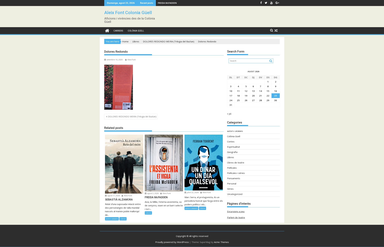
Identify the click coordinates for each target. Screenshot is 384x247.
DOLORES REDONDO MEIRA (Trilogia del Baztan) (132, 116)
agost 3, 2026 (153, 193)
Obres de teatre (235, 162)
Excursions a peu (235, 211)
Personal (231, 183)
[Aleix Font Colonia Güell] (107, 30)
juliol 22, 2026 (192, 192)
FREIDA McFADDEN (167, 3)
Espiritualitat (233, 146)
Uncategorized (234, 194)
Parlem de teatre (236, 217)
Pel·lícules (232, 167)
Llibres (123, 219)
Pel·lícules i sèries (236, 173)
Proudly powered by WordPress (172, 242)
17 (231, 95)
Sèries (230, 188)
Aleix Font (131, 59)
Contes (230, 141)
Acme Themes (221, 242)
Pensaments (233, 178)
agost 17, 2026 (113, 195)
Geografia (232, 152)
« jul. (229, 113)
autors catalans (112, 219)
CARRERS (118, 30)
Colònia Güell (136, 30)
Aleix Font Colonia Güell (128, 12)
